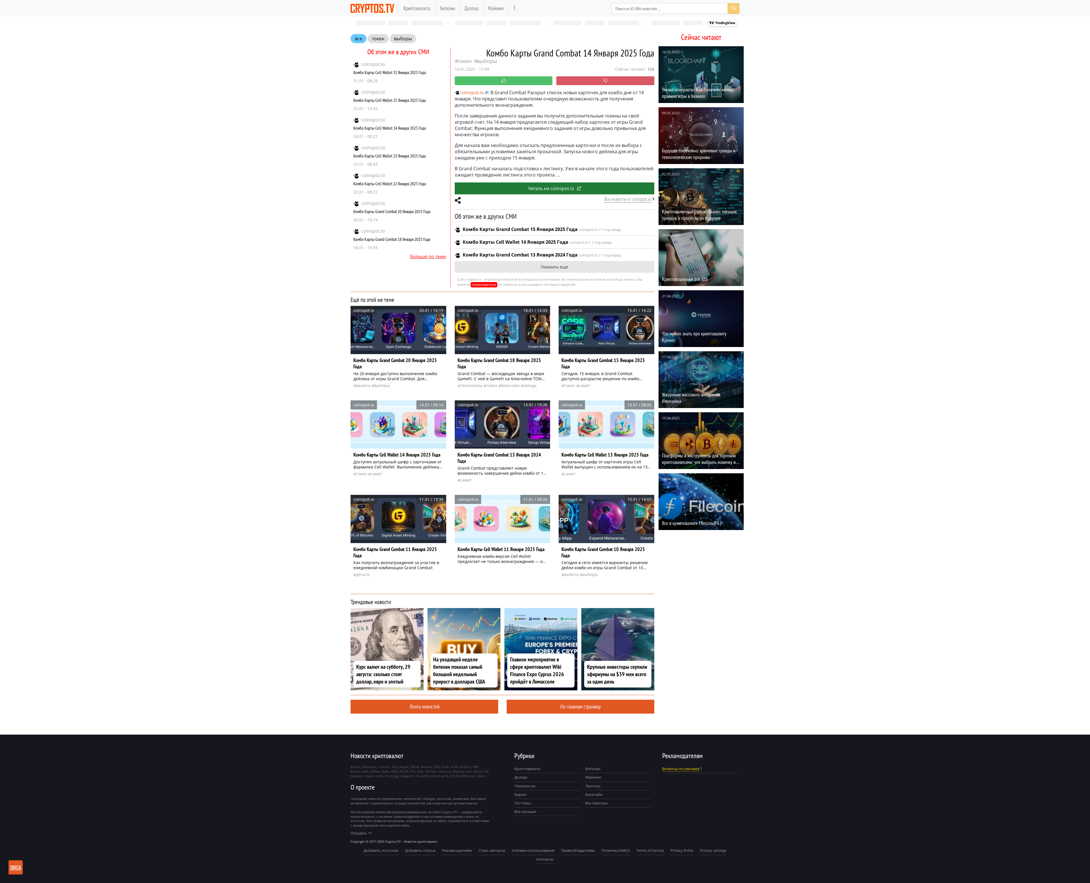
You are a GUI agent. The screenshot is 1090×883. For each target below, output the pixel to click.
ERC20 (403, 771)
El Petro (465, 767)
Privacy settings (713, 850)
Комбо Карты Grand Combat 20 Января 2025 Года (391, 211)
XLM (420, 771)
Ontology (392, 776)
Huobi (369, 776)
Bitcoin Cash (360, 771)
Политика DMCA (615, 850)
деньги (363, 574)
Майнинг (496, 8)
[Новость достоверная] (504, 80)
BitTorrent (468, 776)
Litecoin (384, 767)
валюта (363, 385)
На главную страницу (580, 706)
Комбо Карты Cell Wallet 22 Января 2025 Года (389, 183)
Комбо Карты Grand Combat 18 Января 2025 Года (391, 239)
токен (378, 38)
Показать (359, 833)
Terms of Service (650, 850)
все (358, 38)
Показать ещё (554, 267)
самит (584, 385)
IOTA (454, 767)
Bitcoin (356, 767)
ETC (412, 771)
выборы (403, 38)
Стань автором (492, 850)
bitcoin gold (439, 776)
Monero (426, 767)
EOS (395, 767)
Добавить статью (420, 850)
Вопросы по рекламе (680, 768)
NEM (394, 771)
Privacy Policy (681, 850)
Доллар (471, 8)
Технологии (524, 786)
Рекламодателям (457, 850)
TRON (414, 767)
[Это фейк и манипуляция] (605, 80)
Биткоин (447, 8)
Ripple (404, 767)
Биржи (520, 794)
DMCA (15, 867)
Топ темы (522, 803)
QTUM (454, 776)
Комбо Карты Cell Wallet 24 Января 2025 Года (389, 128)
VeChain (431, 771)
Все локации (525, 811)
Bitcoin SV (481, 771)
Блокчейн (510, 385)
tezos (379, 776)
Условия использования (533, 850)
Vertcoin (445, 771)
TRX (436, 767)
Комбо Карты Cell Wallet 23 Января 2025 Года (389, 156)
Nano (481, 776)
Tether (375, 771)
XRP (476, 767)
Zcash (445, 767)
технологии (471, 385)
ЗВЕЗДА (529, 385)
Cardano (357, 776)
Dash (385, 771)
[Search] (733, 8)
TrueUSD (422, 776)
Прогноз (592, 786)
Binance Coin (462, 771)
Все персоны (596, 803)
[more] (514, 8)
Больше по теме (428, 256)
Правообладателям (578, 850)
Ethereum (369, 767)
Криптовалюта (417, 8)
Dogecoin (407, 776)
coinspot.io (373, 64)
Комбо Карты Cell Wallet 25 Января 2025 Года (389, 100)
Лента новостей (424, 706)
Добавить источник (381, 850)
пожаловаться (484, 284)
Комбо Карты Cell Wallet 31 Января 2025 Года (389, 72)
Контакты (545, 859)
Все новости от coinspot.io (627, 199)
